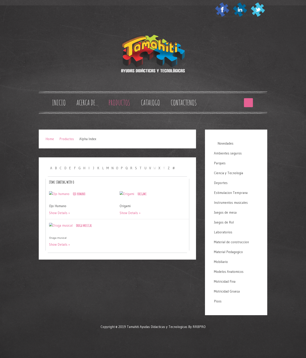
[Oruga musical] (61, 225)
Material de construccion (231, 242)
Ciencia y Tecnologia (228, 173)
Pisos (218, 301)
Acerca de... (87, 102)
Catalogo (150, 102)
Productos (119, 102)
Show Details (58, 213)
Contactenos (184, 102)
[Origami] (127, 193)
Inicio (59, 102)
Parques (220, 163)
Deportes (221, 183)
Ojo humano (79, 194)
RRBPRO (199, 327)
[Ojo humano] (59, 193)
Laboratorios (223, 232)
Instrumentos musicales (231, 202)
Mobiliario (221, 262)
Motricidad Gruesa (227, 291)
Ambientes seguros (228, 153)
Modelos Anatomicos (229, 271)
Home (49, 139)
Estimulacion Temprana (231, 193)
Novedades (225, 143)
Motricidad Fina (224, 281)
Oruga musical (84, 225)
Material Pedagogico (228, 252)
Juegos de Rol (224, 222)
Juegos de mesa (225, 212)
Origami (142, 194)
